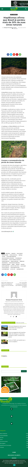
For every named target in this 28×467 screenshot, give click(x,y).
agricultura (8, 253)
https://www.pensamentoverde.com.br (14, 301)
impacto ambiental (14, 261)
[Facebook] (11, 316)
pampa (13, 264)
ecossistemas (4, 259)
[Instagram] (14, 316)
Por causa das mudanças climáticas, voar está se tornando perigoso (21, 284)
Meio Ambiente (14, 14)
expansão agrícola (5, 261)
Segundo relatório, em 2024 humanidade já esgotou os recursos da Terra (7, 284)
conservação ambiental (11, 256)
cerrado (3, 256)
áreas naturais (20, 253)
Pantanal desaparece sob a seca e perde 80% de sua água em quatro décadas (17, 328)
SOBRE (14, 452)
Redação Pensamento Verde (10, 27)
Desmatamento (18, 258)
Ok (14, 465)
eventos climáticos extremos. (15, 259)
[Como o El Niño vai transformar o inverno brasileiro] (4, 341)
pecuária (22, 264)
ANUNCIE (14, 458)
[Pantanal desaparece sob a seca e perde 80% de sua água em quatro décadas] (4, 327)
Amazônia (13, 253)
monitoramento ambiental (14, 262)
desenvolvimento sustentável (8, 258)
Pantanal (17, 264)
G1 (13, 231)
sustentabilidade (5, 269)
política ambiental (5, 265)
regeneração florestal (14, 267)
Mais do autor (20, 322)
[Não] (26, 463)
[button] (26, 9)
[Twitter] (17, 316)
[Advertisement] (14, 41)
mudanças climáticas (6, 264)
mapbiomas (22, 261)
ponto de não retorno (15, 265)
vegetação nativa (20, 269)
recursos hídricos (5, 267)
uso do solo (12, 269)
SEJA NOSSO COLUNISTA (14, 455)
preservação (23, 265)
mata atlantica (5, 262)
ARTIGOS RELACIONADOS (8, 322)
